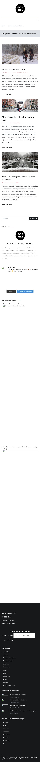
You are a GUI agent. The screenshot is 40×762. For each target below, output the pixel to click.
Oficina (5, 744)
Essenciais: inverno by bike (13, 69)
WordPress (20, 759)
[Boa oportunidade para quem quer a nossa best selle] (32, 285)
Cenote (35, 757)
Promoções (6, 738)
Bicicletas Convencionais (9, 658)
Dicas (10, 72)
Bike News (6, 664)
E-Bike (5, 679)
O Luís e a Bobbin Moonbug (18, 694)
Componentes (6, 735)
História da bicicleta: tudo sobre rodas (13, 304)
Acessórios (6, 652)
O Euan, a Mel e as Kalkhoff (18, 700)
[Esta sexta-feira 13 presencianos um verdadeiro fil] (7, 285)
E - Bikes (5, 725)
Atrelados (4, 72)
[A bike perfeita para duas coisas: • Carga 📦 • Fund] (32, 277)
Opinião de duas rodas (9, 685)
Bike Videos (6, 667)
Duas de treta (6, 676)
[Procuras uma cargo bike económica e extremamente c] (20, 277)
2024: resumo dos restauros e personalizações (22, 711)
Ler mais (9, 94)
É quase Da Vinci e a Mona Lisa (19, 705)
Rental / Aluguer (7, 741)
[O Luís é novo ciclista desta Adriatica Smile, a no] (20, 285)
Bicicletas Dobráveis (8, 661)
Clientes (5, 670)
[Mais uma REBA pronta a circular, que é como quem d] (7, 277)
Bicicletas (5, 722)
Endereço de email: (7, 635)
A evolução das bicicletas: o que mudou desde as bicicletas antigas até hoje (20, 448)
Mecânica (5, 682)
